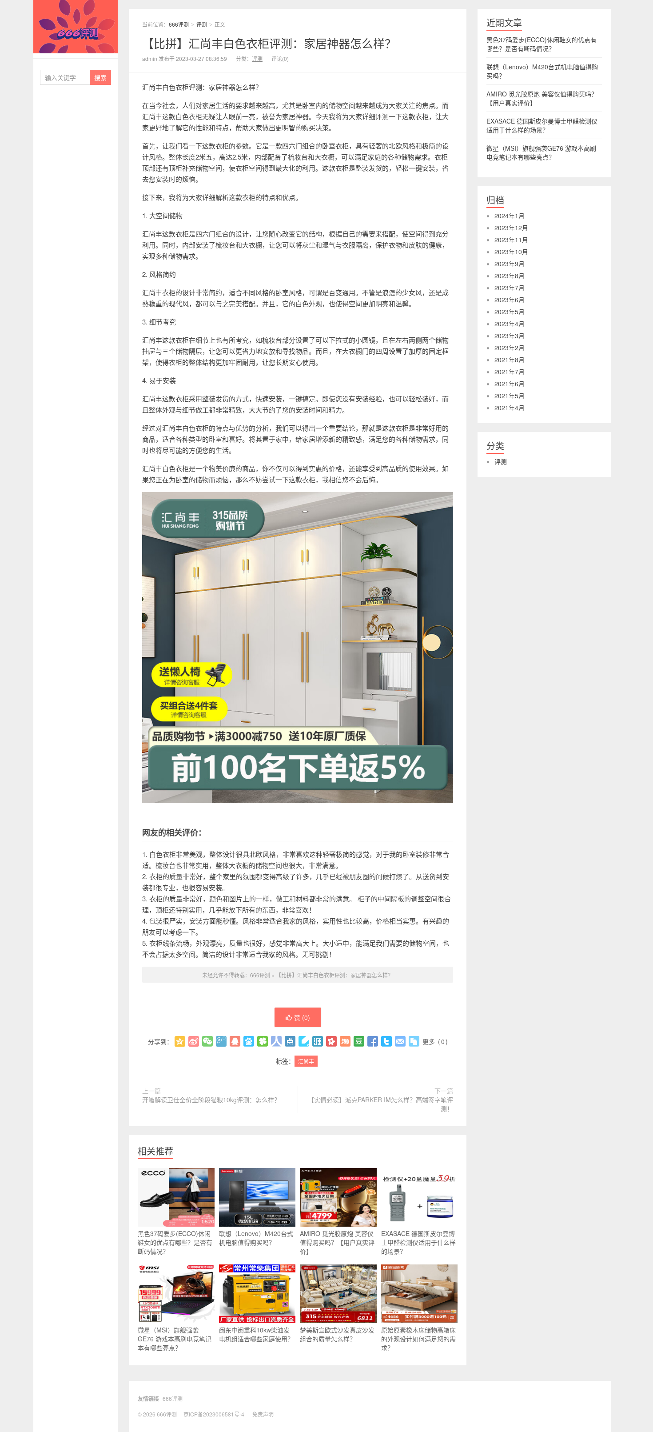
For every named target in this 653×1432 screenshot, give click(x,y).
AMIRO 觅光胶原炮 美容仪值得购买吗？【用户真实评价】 (337, 1242)
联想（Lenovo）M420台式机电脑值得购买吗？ (256, 1238)
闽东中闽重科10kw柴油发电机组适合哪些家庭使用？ (256, 1334)
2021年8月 (509, 359)
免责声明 (263, 1414)
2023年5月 (509, 311)
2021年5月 (509, 395)
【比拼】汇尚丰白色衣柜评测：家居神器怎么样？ (269, 43)
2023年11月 (511, 239)
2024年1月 (509, 215)
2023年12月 (511, 227)
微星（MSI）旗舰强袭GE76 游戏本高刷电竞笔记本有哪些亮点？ (174, 1338)
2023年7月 (509, 287)
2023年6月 (509, 299)
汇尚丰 (306, 1061)
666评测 (75, 26)
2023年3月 (509, 335)
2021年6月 (509, 383)
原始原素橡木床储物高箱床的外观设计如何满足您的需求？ (418, 1338)
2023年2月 (509, 347)
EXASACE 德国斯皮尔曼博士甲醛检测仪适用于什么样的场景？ (418, 1242)
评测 (201, 24)
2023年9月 (509, 263)
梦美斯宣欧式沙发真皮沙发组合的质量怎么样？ (337, 1334)
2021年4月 (509, 407)
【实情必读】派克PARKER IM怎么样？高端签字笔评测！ (380, 1104)
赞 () (302, 1017)
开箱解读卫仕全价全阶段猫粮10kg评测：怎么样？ (211, 1099)
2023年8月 (509, 275)
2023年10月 (511, 251)
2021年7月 (509, 371)
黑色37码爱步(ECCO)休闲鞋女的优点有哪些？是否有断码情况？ (175, 1242)
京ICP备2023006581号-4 (213, 1414)
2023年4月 (509, 323)
